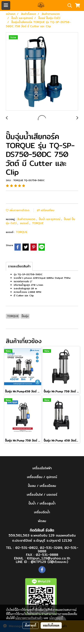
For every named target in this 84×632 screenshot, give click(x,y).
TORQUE (38, 223)
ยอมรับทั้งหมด (51, 625)
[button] (68, 5)
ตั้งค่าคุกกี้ (30, 625)
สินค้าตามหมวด (26, 219)
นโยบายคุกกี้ (56, 618)
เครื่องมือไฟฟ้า (42, 468)
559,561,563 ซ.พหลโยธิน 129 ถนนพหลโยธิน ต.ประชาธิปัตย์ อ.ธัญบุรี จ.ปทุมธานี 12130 (42, 538)
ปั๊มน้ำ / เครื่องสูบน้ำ (42, 503)
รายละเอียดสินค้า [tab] (19, 266)
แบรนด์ (24, 223)
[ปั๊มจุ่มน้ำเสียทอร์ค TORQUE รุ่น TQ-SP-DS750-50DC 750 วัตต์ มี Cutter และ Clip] (42, 71)
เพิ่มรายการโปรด (19, 210)
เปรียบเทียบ (47, 210)
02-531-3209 (51, 547)
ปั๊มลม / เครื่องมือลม (42, 485)
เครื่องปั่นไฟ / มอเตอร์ (42, 494)
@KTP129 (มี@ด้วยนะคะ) (49, 561)
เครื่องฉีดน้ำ (42, 512)
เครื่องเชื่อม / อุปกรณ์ (42, 477)
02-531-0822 (26, 547)
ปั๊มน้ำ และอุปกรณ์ (50, 219)
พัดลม (42, 521)
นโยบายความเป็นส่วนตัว (28, 618)
